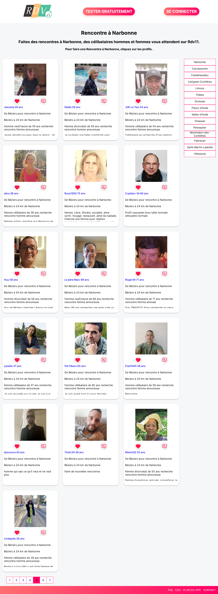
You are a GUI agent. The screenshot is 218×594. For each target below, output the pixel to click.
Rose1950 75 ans (74, 193)
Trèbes (200, 94)
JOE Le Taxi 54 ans (136, 107)
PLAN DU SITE (192, 590)
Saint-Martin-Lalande (200, 147)
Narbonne (200, 62)
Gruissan (200, 101)
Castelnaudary (200, 75)
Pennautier (199, 127)
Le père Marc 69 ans (76, 279)
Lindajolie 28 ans (14, 538)
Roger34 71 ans (134, 279)
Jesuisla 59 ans (13, 107)
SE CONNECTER (181, 11)
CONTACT (209, 590)
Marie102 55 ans (135, 452)
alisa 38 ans (11, 193)
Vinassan (200, 121)
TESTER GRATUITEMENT (109, 11)
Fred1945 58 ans (135, 366)
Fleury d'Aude (200, 107)
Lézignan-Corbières (200, 81)
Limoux (199, 88)
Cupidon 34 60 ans (136, 193)
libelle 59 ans (72, 107)
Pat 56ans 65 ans (75, 366)
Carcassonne (200, 68)
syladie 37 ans (12, 366)
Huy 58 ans (11, 279)
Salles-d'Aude (200, 114)
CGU (178, 590)
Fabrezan (199, 140)
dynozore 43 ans (14, 452)
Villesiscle (200, 153)
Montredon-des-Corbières (200, 134)
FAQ (170, 590)
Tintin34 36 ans (74, 452)
